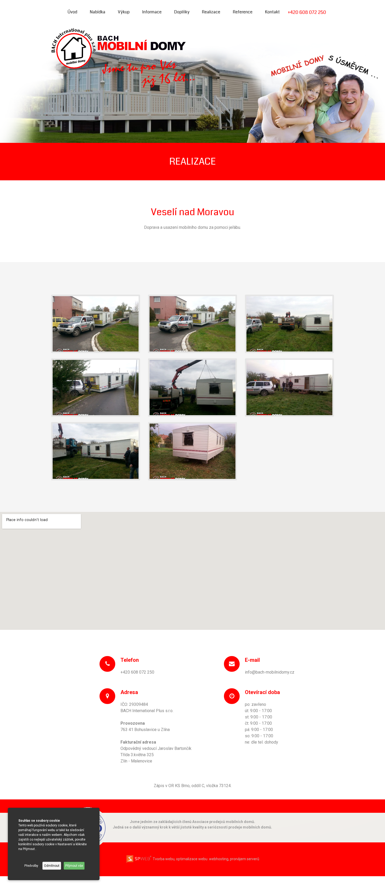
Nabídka (97, 12)
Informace (152, 12)
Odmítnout (51, 866)
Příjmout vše (74, 866)
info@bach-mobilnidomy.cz (269, 672)
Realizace (211, 12)
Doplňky (181, 12)
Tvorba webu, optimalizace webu (179, 859)
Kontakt (272, 12)
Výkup (124, 12)
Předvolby (31, 866)
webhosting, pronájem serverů (234, 859)
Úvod (72, 12)
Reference (242, 12)
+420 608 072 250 (307, 12)
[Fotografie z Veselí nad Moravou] (95, 323)
